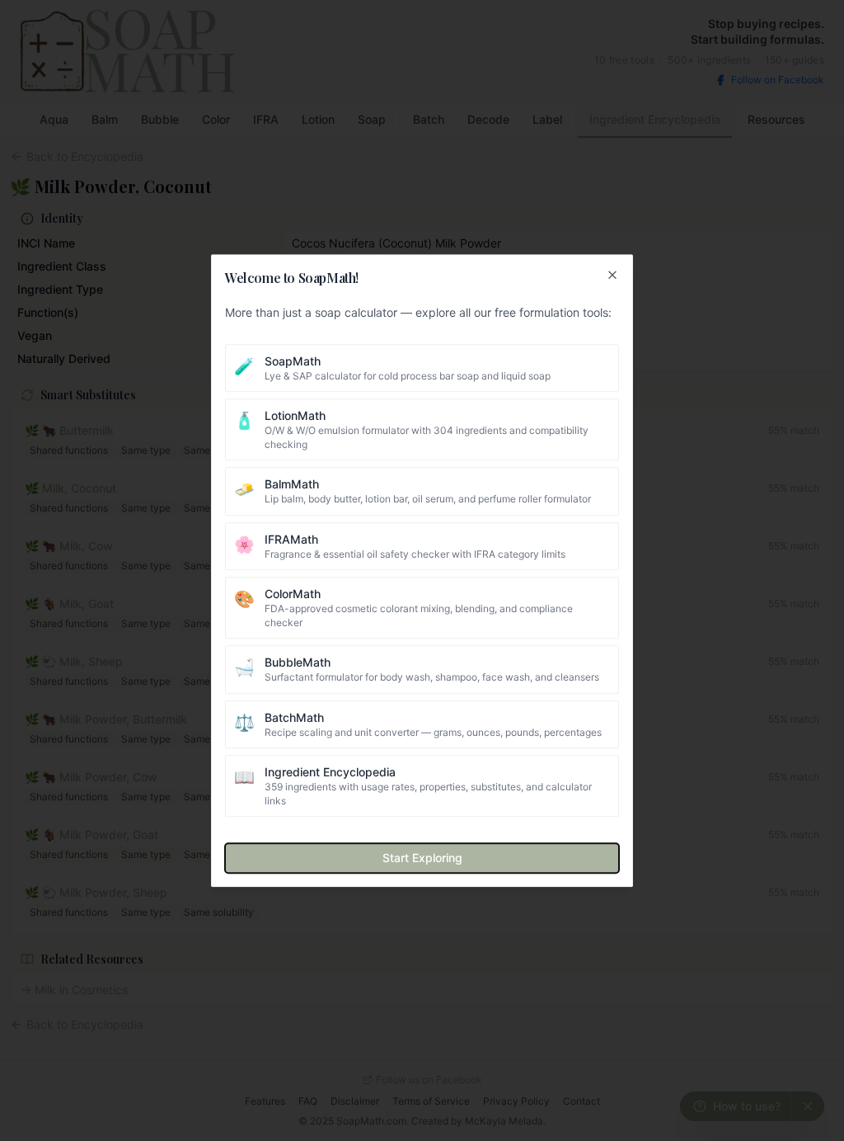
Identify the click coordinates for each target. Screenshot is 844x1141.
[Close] (612, 274)
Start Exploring (422, 858)
